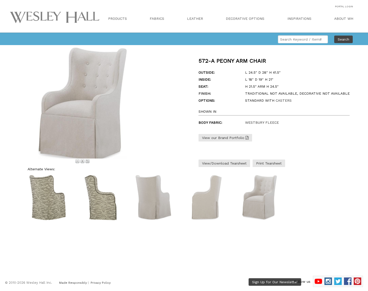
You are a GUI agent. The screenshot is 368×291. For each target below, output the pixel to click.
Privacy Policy (101, 282)
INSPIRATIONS (299, 19)
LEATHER (195, 19)
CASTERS (284, 100)
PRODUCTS (117, 19)
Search (343, 39)
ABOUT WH (343, 19)
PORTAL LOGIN (344, 6)
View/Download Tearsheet (224, 163)
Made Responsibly (73, 282)
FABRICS (157, 19)
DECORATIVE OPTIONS (245, 19)
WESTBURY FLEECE (262, 122)
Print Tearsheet (269, 163)
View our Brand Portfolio (224, 138)
